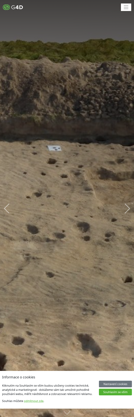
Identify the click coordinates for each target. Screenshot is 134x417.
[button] (6, 208)
